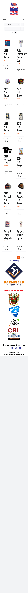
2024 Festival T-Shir (7, 160)
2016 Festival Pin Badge (7, 198)
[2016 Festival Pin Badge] (7, 186)
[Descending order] (22, 24)
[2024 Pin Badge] (21, 151)
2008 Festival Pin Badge (20, 198)
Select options (6, 172)
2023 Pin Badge (6, 54)
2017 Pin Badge (19, 127)
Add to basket (6, 67)
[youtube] (20, 348)
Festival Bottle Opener (20, 235)
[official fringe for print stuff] (14, 318)
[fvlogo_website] (14, 335)
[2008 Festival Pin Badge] (21, 186)
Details (10, 65)
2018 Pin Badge (6, 127)
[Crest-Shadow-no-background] (14, 293)
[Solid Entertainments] (14, 338)
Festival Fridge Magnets (8, 235)
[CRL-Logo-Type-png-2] (14, 329)
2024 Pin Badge (19, 162)
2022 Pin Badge (6, 92)
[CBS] (14, 306)
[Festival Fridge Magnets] (7, 224)
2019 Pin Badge (19, 92)
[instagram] (16, 348)
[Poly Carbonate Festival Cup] (21, 43)
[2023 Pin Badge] (7, 43)
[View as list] (15, 32)
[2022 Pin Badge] (7, 81)
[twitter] (12, 348)
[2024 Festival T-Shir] (7, 150)
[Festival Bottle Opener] (21, 224)
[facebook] (8, 348)
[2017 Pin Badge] (21, 116)
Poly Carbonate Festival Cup (22, 55)
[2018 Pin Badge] (7, 116)
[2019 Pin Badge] (21, 81)
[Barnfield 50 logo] (14, 263)
